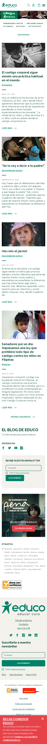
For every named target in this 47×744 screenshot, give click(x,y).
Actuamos (8, 26)
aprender (8, 549)
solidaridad (9, 573)
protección (22, 556)
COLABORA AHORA (23, 528)
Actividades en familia (20, 552)
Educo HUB (31, 674)
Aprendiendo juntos (13, 23)
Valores (33, 552)
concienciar (18, 559)
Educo (7, 562)
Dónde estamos (23, 620)
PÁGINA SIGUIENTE (21, 417)
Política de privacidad (23, 704)
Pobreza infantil (20, 569)
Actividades (17, 566)
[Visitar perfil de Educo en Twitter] (9, 448)
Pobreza (7, 566)
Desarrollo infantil (18, 562)
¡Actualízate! (34, 26)
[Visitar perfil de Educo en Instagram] (21, 448)
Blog (4, 674)
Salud (17, 573)
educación (17, 549)
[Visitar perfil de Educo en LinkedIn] (36, 635)
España (26, 549)
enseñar (41, 552)
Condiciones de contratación (23, 709)
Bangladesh (28, 566)
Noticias (20, 26)
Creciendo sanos (34, 23)
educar (14, 556)
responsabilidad (34, 569)
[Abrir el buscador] (28, 5)
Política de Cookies (23, 714)
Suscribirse (15, 478)
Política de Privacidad (22, 473)
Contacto (23, 624)
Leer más (7, 128)
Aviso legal (23, 698)
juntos (6, 556)
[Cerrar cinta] (42, 729)
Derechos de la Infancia (34, 559)
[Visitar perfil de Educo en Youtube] (15, 448)
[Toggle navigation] (43, 5)
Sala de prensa (16, 674)
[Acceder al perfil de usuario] (34, 5)
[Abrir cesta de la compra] (39, 5)
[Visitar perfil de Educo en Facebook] (3, 448)
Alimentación (32, 562)
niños (36, 566)
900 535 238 (23, 628)
